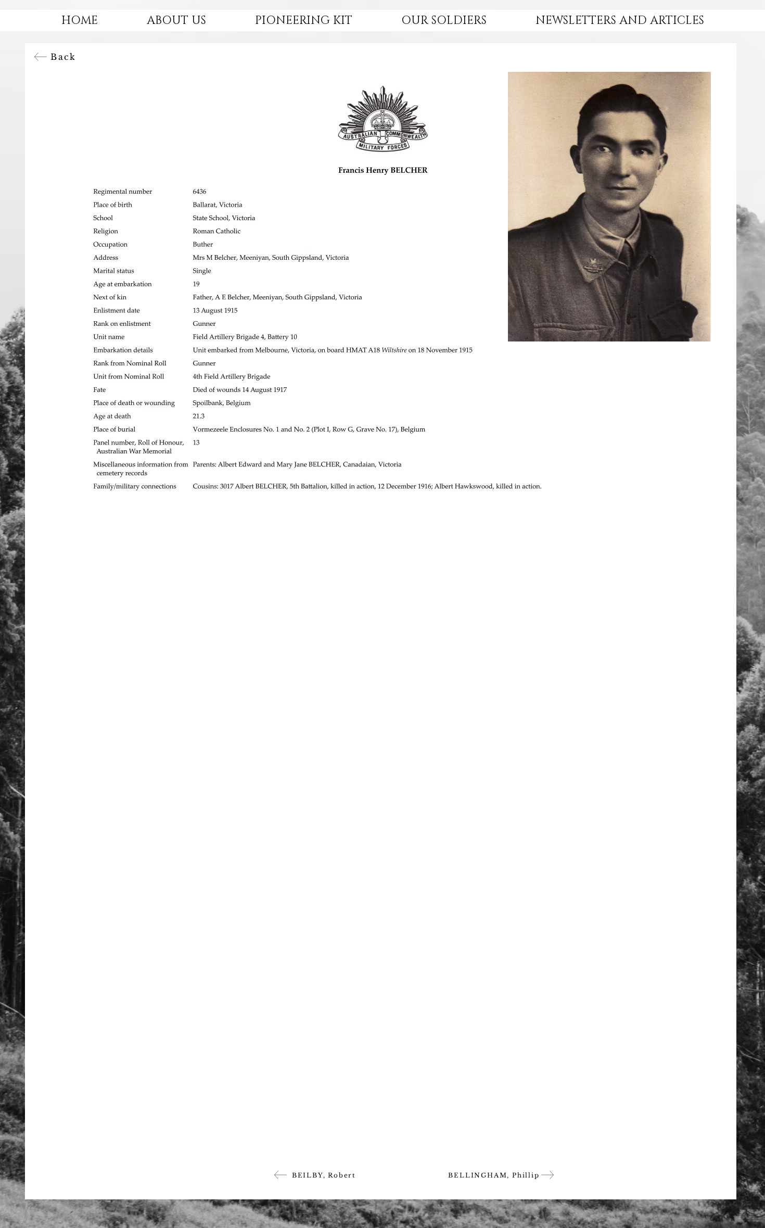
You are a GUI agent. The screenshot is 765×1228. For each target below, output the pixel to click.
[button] (176, 20)
